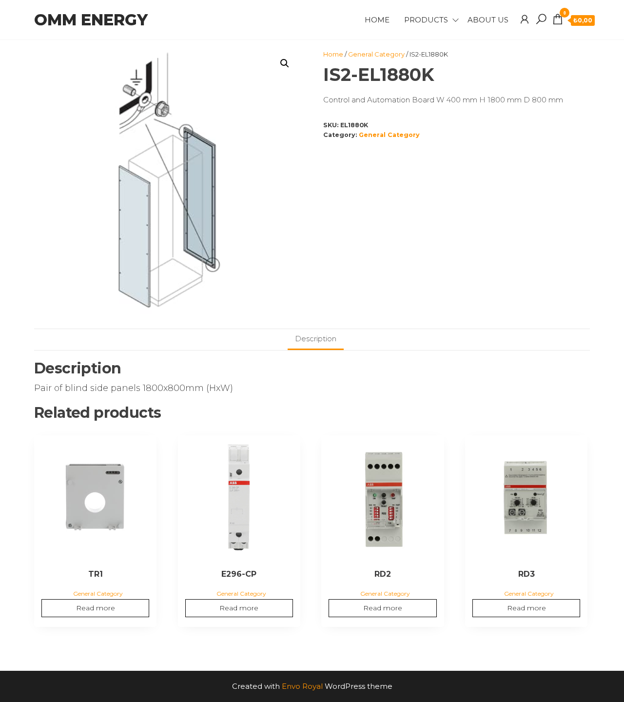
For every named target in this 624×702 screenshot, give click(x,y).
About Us (488, 19)
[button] (284, 63)
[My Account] (524, 19)
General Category (376, 54)
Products (426, 19)
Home (377, 19)
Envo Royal (302, 686)
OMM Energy (91, 19)
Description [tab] (315, 338)
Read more (95, 608)
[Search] (541, 19)
